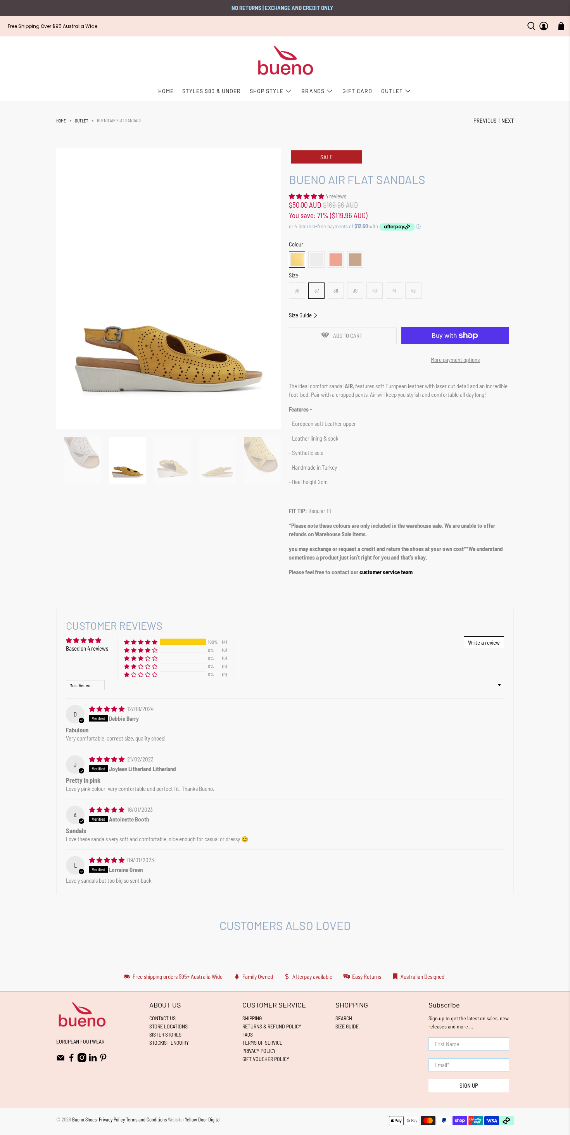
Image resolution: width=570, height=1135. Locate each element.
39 (355, 291)
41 (394, 291)
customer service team (386, 571)
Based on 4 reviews (87, 648)
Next (507, 120)
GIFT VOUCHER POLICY (265, 1059)
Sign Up (468, 1085)
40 (374, 291)
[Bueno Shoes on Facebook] (71, 1059)
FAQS (247, 1034)
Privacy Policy (112, 1119)
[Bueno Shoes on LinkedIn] (92, 1059)
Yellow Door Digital (203, 1119)
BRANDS (313, 91)
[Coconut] (355, 259)
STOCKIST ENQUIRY (169, 1042)
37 (316, 291)
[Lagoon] (336, 259)
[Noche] (297, 259)
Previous (485, 120)
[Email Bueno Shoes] (60, 1059)
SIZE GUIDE (347, 1026)
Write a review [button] (484, 642)
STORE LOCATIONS (168, 1026)
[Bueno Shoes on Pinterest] (103, 1059)
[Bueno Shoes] (285, 60)
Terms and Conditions (146, 1119)
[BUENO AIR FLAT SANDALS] (168, 288)
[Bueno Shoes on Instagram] (82, 1059)
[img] (106, 708)
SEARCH (343, 1018)
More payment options (455, 359)
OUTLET (392, 91)
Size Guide (301, 315)
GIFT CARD (357, 91)
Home (61, 121)
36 (297, 291)
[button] (306, 196)
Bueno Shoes (84, 1119)
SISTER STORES (165, 1034)
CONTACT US (162, 1018)
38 (335, 291)
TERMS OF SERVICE (262, 1042)
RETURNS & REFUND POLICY (271, 1026)
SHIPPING (252, 1018)
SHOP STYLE (266, 91)
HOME (166, 91)
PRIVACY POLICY (259, 1050)
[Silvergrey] (316, 259)
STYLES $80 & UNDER (211, 91)
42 (413, 291)
